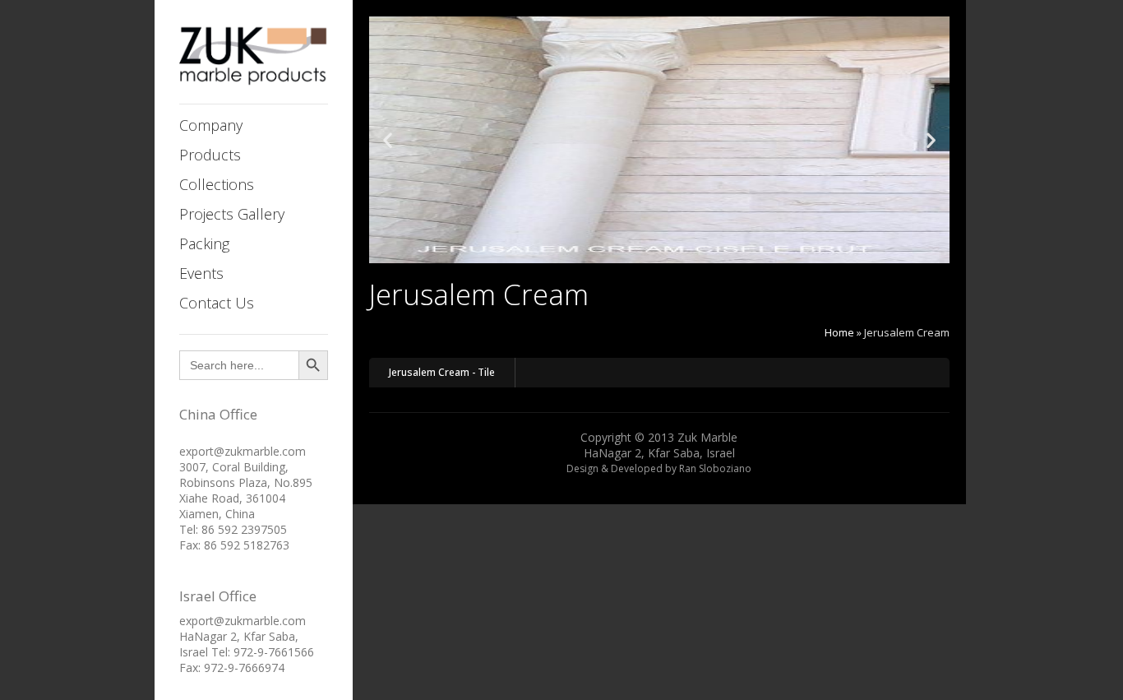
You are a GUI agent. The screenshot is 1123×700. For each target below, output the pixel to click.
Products (210, 155)
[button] (387, 140)
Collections (216, 184)
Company (211, 125)
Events (201, 273)
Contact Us (216, 303)
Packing (204, 243)
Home (839, 332)
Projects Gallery (231, 214)
